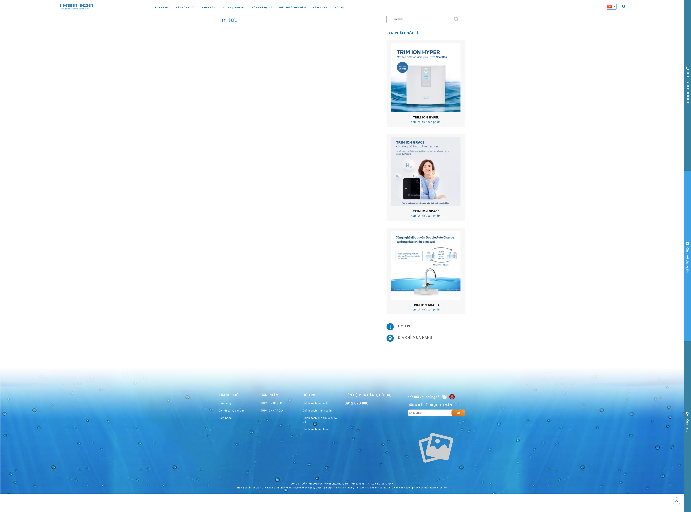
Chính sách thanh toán (317, 410)
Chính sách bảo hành (316, 429)
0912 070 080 (356, 403)
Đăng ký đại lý (262, 7)
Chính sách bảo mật (315, 403)
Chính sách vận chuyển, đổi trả (320, 420)
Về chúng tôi (185, 7)
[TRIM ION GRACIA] (425, 265)
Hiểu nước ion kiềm (292, 7)
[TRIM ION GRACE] (425, 171)
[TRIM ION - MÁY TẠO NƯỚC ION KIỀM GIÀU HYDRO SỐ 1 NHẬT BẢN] (75, 6)
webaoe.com (359, 411)
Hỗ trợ (339, 7)
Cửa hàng (225, 403)
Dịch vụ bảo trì (234, 7)
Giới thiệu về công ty (232, 410)
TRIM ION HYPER (271, 403)
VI (614, 13)
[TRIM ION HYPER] (425, 77)
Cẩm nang (320, 7)
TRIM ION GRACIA (272, 410)
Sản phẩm (209, 7)
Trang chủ (161, 7)
